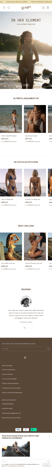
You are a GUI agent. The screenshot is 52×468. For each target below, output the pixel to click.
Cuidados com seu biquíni (11, 388)
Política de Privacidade (10, 383)
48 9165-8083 (7, 409)
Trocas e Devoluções (9, 379)
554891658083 (8, 404)
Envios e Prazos (7, 374)
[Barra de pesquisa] (8, 8)
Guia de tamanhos (8, 370)
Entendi (46, 465)
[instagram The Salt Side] (25, 358)
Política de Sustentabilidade (12, 393)
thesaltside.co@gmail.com (11, 413)
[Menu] (4, 8)
